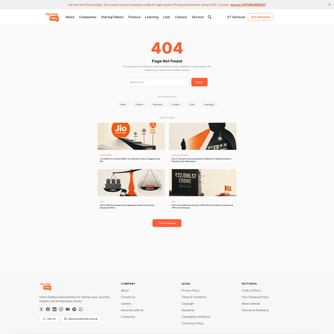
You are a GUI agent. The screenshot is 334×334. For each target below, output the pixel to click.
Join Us (51, 318)
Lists (166, 17)
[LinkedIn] (54, 309)
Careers (181, 17)
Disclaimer (187, 310)
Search (199, 82)
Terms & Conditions (193, 297)
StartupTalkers (112, 17)
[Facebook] (48, 309)
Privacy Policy (190, 290)
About (125, 290)
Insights (176, 104)
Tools (192, 104)
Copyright (187, 303)
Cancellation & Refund (195, 316)
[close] (329, 5)
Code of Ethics (251, 290)
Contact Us (128, 297)
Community (128, 316)
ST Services (236, 17)
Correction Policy (192, 323)
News (70, 17)
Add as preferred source (82, 318)
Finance (134, 17)
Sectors (198, 17)
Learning (151, 17)
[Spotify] (74, 309)
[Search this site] (210, 17)
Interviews (157, 104)
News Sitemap (251, 303)
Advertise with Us (132, 310)
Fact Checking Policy (255, 297)
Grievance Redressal (255, 310)
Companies (87, 17)
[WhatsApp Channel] (81, 309)
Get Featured (260, 17)
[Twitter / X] (41, 309)
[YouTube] (68, 309)
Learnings (209, 104)
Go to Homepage (167, 223)
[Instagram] (61, 309)
